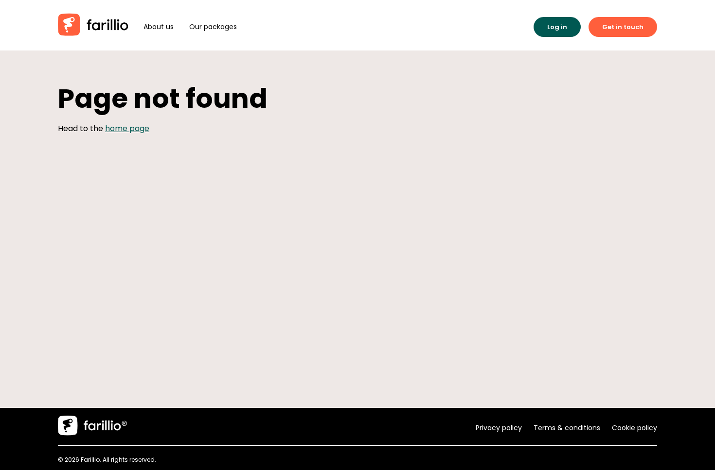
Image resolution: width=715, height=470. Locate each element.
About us (158, 27)
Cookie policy (634, 428)
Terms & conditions (567, 428)
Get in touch (623, 27)
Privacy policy (499, 428)
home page (127, 128)
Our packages (213, 27)
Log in (557, 27)
